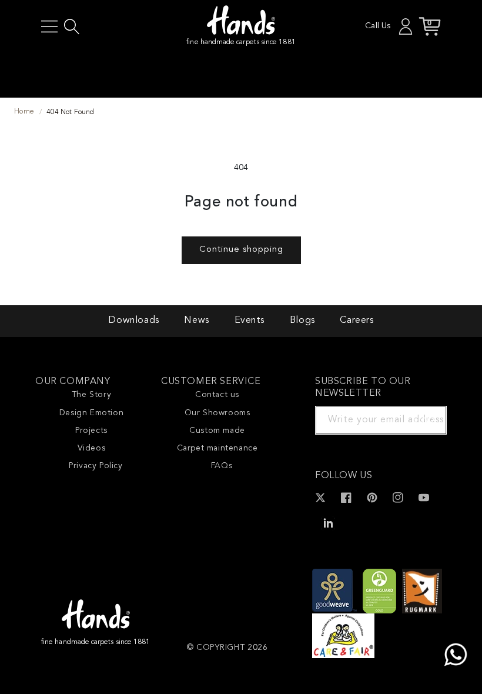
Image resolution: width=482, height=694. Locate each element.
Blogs (302, 320)
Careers (356, 320)
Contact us (217, 395)
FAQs (221, 466)
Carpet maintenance (217, 448)
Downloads (133, 320)
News (196, 320)
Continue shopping (241, 249)
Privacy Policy (95, 466)
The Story (91, 395)
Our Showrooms (217, 413)
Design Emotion (91, 413)
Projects (91, 430)
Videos (92, 448)
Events (250, 320)
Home (24, 111)
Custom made (217, 430)
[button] (49, 26)
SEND (423, 420)
